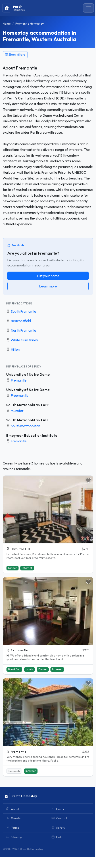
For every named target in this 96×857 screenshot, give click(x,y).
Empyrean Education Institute (31, 435)
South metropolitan (25, 426)
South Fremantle (23, 311)
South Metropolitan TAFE (28, 405)
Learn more (48, 286)
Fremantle (19, 380)
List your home (48, 276)
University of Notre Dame (28, 374)
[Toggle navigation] (88, 8)
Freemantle (20, 395)
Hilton (15, 349)
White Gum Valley (24, 340)
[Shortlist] (88, 480)
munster (17, 410)
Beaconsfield (21, 321)
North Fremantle (23, 330)
